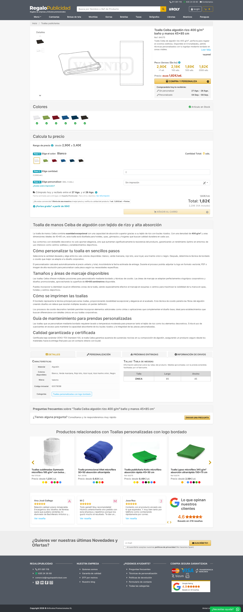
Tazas (138, 17)
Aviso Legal (207, 608)
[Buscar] (163, 9)
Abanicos (187, 17)
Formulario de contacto (140, 582)
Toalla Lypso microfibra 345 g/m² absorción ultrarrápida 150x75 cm (189, 471)
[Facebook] (47, 582)
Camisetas (54, 17)
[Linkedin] (42, 582)
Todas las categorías (139, 586)
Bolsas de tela (74, 17)
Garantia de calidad (91, 573)
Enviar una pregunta (197, 417)
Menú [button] (37, 17)
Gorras (108, 17)
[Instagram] (51, 582)
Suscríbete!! (201, 543)
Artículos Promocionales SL (59, 608)
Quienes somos (90, 569)
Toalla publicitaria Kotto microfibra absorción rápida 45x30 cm (142, 471)
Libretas (171, 17)
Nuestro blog (88, 582)
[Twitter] (37, 582)
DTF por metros (90, 577)
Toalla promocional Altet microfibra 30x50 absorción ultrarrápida (97, 471)
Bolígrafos (154, 17)
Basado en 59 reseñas (190, 590)
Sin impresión (132, 182)
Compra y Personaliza (182, 81)
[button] (179, 62)
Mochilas (93, 17)
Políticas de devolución (140, 577)
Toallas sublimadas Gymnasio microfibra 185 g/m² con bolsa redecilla (48, 472)
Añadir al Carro (166, 211)
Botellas (124, 17)
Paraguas (204, 17)
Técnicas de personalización (143, 573)
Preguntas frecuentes (139, 569)
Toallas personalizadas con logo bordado (72, 394)
